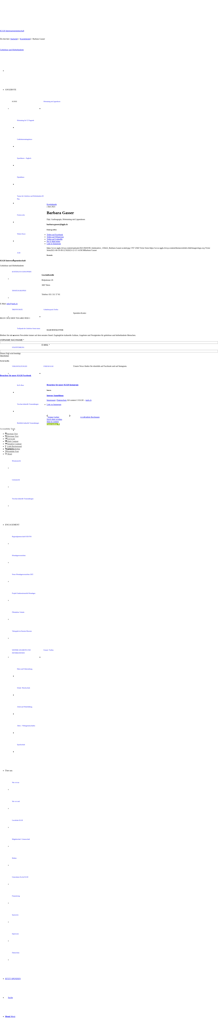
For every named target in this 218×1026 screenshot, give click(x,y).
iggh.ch (88, 400)
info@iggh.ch (12, 304)
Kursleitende (52, 204)
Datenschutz (62, 400)
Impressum (51, 400)
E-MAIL (46, 345)
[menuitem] (116, 411)
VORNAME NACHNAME (12, 340)
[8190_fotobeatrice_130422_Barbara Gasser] (131, 202)
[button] (53, 424)
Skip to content (53, 422)
